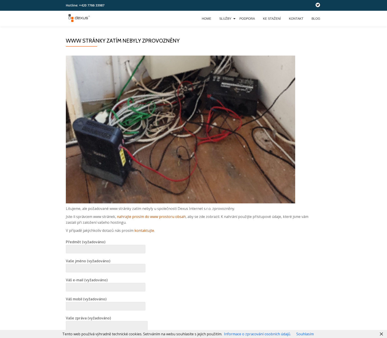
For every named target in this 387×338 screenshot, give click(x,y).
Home (206, 18)
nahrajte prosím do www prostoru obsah (151, 216)
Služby (225, 18)
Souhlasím (305, 334)
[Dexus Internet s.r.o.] (80, 18)
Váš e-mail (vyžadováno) (87, 280)
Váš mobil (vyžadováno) (86, 299)
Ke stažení (272, 18)
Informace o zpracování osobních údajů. (257, 334)
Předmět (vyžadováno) (85, 241)
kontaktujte (144, 230)
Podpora (247, 18)
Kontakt (296, 18)
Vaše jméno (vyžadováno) (88, 260)
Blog (316, 18)
